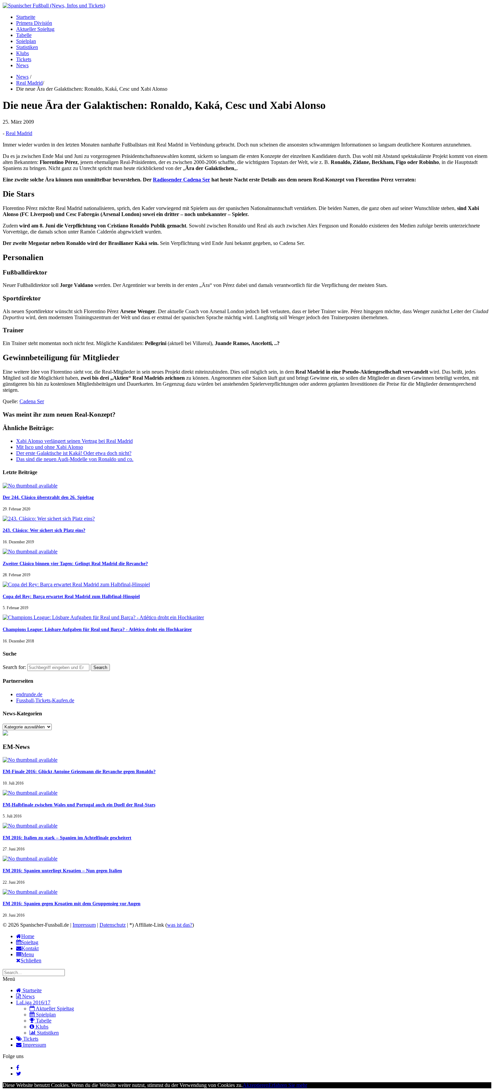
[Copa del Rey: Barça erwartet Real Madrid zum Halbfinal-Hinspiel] (76, 584)
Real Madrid (29, 83)
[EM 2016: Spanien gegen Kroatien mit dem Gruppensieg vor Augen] (30, 892)
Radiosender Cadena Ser (181, 179)
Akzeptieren (256, 1085)
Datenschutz (112, 925)
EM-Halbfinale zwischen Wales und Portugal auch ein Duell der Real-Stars (79, 804)
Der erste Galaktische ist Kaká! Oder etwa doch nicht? (73, 453)
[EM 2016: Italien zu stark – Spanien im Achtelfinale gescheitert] (30, 826)
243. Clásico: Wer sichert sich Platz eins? (44, 530)
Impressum (84, 925)
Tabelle (24, 35)
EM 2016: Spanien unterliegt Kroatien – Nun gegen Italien (62, 870)
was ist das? (179, 925)
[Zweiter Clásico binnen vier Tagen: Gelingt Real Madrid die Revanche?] (30, 551)
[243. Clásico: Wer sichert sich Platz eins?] (49, 518)
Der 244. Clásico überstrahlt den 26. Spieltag (48, 497)
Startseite (25, 17)
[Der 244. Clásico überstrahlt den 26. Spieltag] (30, 486)
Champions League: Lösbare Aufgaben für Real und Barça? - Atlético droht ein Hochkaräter (97, 629)
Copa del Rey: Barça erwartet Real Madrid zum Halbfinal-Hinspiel (71, 596)
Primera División (34, 23)
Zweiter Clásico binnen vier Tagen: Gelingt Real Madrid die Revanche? (75, 563)
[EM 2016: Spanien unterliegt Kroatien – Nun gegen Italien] (30, 859)
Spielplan (26, 41)
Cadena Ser (31, 401)
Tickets (23, 59)
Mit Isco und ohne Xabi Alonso (49, 447)
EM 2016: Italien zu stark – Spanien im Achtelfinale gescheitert (67, 837)
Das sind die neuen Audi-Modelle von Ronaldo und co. (74, 459)
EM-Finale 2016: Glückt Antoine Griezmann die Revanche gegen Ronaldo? (79, 771)
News (22, 65)
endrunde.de (29, 694)
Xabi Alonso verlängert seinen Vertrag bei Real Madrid (74, 441)
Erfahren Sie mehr (288, 1085)
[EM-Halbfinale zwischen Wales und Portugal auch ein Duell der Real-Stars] (30, 793)
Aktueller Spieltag (35, 29)
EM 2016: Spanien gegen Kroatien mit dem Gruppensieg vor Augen (71, 903)
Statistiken (27, 47)
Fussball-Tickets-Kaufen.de (45, 700)
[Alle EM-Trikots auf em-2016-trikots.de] (5, 734)
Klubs (22, 53)
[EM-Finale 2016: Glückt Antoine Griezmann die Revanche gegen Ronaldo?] (30, 760)
